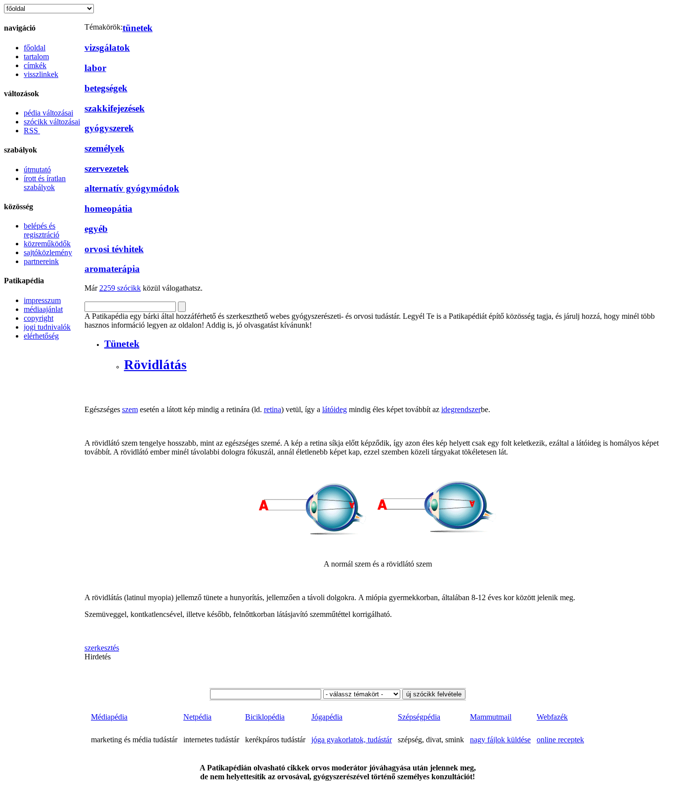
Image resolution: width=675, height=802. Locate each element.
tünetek (138, 28)
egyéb (96, 229)
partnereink (41, 261)
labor (95, 68)
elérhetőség (41, 336)
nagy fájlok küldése (500, 739)
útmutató (37, 169)
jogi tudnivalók (47, 327)
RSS (32, 130)
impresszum (42, 300)
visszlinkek (41, 74)
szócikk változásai (52, 121)
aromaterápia (112, 269)
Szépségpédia (419, 717)
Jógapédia (326, 717)
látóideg (334, 409)
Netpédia (197, 717)
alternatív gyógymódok (131, 188)
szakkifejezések (114, 108)
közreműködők (47, 243)
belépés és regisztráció (41, 230)
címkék (35, 65)
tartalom (36, 56)
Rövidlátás (155, 364)
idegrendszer (461, 409)
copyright (38, 318)
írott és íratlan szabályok (45, 182)
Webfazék (552, 717)
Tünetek (121, 343)
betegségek (105, 88)
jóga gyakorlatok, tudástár (351, 739)
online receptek (560, 739)
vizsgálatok (107, 47)
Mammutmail (490, 717)
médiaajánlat (43, 309)
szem (130, 409)
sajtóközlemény (48, 252)
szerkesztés (101, 648)
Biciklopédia (265, 717)
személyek (104, 148)
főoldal (34, 47)
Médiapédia (109, 717)
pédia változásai (48, 113)
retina (272, 409)
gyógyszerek (109, 128)
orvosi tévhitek (114, 249)
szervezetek (106, 168)
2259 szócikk (120, 288)
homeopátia (108, 208)
